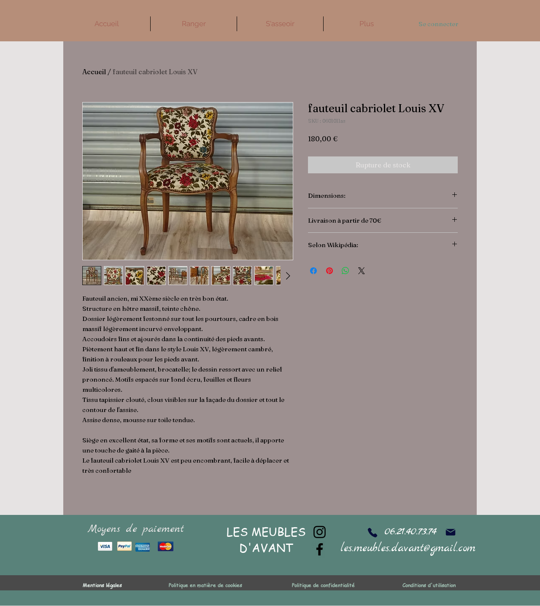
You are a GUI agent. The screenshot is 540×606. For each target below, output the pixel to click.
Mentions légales (102, 585)
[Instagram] (319, 532)
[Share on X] (361, 271)
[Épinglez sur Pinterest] (329, 271)
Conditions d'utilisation (429, 585)
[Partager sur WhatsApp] (345, 271)
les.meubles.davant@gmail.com (407, 548)
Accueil (94, 71)
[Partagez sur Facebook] (313, 271)
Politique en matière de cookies (206, 585)
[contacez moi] (450, 532)
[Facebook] (319, 549)
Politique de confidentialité (323, 585)
